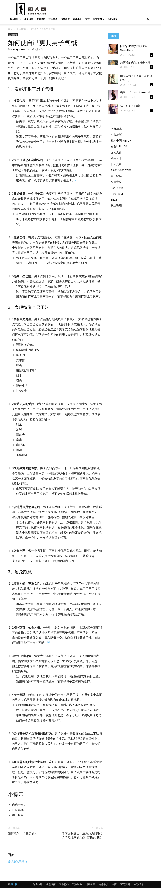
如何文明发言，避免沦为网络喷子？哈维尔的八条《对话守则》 (82, 835)
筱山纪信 (116, 176)
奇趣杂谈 (77, 19)
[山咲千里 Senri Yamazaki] (113, 95)
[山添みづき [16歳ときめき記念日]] (113, 79)
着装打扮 (41, 19)
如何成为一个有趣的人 (22, 833)
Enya (114, 199)
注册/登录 (112, 19)
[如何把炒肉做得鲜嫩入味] (113, 62)
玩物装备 (53, 19)
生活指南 (28, 19)
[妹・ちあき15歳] (113, 109)
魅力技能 (14, 19)
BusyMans (19, 49)
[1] (76, 179)
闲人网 (13, 884)
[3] (48, 642)
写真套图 (97, 19)
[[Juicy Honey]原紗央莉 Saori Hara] (113, 49)
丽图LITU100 (119, 146)
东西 (87, 19)
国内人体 (116, 152)
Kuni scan (117, 188)
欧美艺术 (116, 158)
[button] (148, 19)
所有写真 (116, 129)
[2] (31, 482)
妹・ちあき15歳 (130, 105)
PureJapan (117, 193)
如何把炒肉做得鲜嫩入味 (135, 62)
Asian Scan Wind (121, 170)
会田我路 (116, 182)
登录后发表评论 (17, 861)
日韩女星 (116, 164)
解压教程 (116, 205)
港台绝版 (116, 134)
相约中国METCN (121, 140)
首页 (10, 29)
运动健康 (65, 19)
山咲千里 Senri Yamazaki (135, 92)
